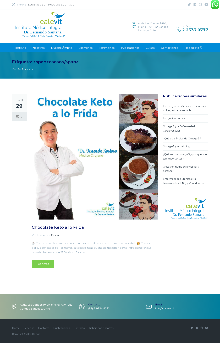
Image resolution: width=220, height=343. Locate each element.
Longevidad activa (174, 118)
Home (16, 328)
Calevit (55, 235)
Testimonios (106, 47)
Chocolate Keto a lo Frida (58, 227)
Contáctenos (169, 47)
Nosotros (39, 47)
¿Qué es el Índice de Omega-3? (182, 138)
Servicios (29, 328)
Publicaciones (130, 47)
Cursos (150, 47)
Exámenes (85, 47)
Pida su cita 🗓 (193, 47)
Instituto (20, 47)
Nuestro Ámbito (61, 47)
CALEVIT (17, 69)
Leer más (43, 263)
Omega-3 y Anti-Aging (176, 146)
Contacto (79, 328)
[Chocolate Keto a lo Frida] (95, 156)
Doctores (43, 328)
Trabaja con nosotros (101, 328)
